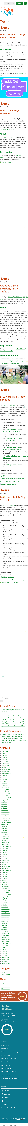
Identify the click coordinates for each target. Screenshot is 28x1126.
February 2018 (5, 957)
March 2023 (4, 834)
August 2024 (4, 800)
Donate (19, 3)
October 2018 (5, 941)
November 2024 (5, 794)
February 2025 (5, 788)
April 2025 (4, 784)
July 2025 (4, 777)
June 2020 (4, 901)
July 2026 (4, 753)
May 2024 (4, 806)
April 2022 (4, 856)
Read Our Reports (6, 1068)
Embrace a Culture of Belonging (10, 1052)
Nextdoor (6, 1101)
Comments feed (5, 987)
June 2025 (4, 779)
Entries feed (4, 985)
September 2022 (6, 846)
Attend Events (5, 1045)
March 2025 (4, 786)
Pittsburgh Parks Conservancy (11, 431)
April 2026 (4, 759)
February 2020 (5, 909)
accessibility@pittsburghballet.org (13, 361)
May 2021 (4, 878)
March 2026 (4, 761)
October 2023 (5, 820)
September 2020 (6, 895)
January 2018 (5, 959)
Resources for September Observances (12, 714)
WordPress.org (5, 989)
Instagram (7, 1094)
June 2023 (4, 828)
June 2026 (4, 755)
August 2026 (4, 751)
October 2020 (5, 893)
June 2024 (4, 804)
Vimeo (5, 1104)
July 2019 (4, 923)
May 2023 (4, 830)
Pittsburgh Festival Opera (13, 429)
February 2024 (5, 812)
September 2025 (6, 773)
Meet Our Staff (5, 1062)
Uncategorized (5, 974)
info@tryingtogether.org (7, 1021)
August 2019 (4, 921)
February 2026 (5, 763)
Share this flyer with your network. (9, 364)
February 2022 (5, 860)
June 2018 (4, 949)
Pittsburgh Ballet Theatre (9, 137)
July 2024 (4, 802)
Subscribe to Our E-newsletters (10, 1078)
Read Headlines (5, 1065)
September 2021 (6, 870)
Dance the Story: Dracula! (8, 129)
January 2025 (5, 790)
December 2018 (5, 937)
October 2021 (5, 868)
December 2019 (5, 913)
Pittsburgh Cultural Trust (10, 440)
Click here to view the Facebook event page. (12, 478)
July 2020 (4, 899)
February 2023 (5, 836)
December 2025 (5, 767)
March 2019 (4, 931)
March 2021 (4, 882)
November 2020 (5, 891)
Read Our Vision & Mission (8, 1072)
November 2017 (5, 963)
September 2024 (6, 798)
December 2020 (5, 889)
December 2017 (5, 961)
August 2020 (4, 897)
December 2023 (5, 816)
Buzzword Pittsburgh (9, 405)
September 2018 (6, 943)
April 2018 (4, 953)
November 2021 (5, 866)
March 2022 (4, 858)
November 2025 (5, 769)
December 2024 (5, 792)
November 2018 (5, 939)
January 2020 (5, 911)
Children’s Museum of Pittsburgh (12, 449)
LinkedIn (6, 1097)
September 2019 (6, 919)
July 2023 (4, 826)
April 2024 (4, 808)
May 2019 (4, 927)
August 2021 (4, 872)
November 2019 (5, 915)
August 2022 (4, 848)
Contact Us (4, 1048)
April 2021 (4, 880)
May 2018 (4, 951)
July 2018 (4, 947)
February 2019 (5, 933)
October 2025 (5, 771)
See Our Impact (5, 1075)
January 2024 (5, 814)
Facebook (6, 1090)
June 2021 (4, 876)
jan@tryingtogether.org (7, 476)
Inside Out (3, 45)
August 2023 (4, 824)
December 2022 (5, 840)
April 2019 (4, 929)
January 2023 (5, 838)
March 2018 (4, 955)
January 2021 (5, 887)
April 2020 (4, 905)
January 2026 (5, 765)
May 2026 (4, 757)
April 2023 (4, 832)
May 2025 (4, 782)
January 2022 (5, 862)
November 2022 (5, 842)
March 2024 (4, 810)
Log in (3, 983)
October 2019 (5, 917)
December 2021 (5, 864)
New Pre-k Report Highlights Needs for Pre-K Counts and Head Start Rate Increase (13, 741)
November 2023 (5, 818)
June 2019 (4, 925)
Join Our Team (5, 1055)
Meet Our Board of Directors (9, 1058)
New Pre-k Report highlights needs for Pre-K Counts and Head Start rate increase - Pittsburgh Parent (13, 736)
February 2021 (5, 885)
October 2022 (5, 844)
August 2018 (4, 945)
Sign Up (22, 996)
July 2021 (4, 874)
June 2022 (4, 852)
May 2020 (4, 903)
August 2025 (4, 775)
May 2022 (4, 854)
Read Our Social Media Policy (9, 1108)
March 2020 (4, 907)
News (3, 972)
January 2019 (5, 935)
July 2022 (4, 850)
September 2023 (6, 822)
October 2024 (5, 796)
